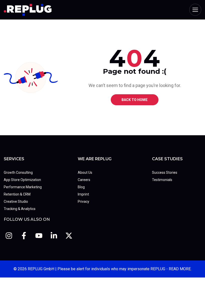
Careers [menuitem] (84, 180)
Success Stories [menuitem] (164, 172)
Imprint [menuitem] (83, 194)
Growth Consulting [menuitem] (18, 172)
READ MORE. (180, 268)
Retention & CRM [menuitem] (17, 194)
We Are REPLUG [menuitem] (95, 158)
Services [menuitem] (14, 158)
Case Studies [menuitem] (167, 158)
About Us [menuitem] (85, 172)
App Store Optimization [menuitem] (22, 180)
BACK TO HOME (135, 100)
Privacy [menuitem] (83, 202)
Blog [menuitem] (81, 187)
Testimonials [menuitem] (162, 180)
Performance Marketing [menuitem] (23, 187)
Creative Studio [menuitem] (16, 202)
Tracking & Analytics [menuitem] (20, 209)
